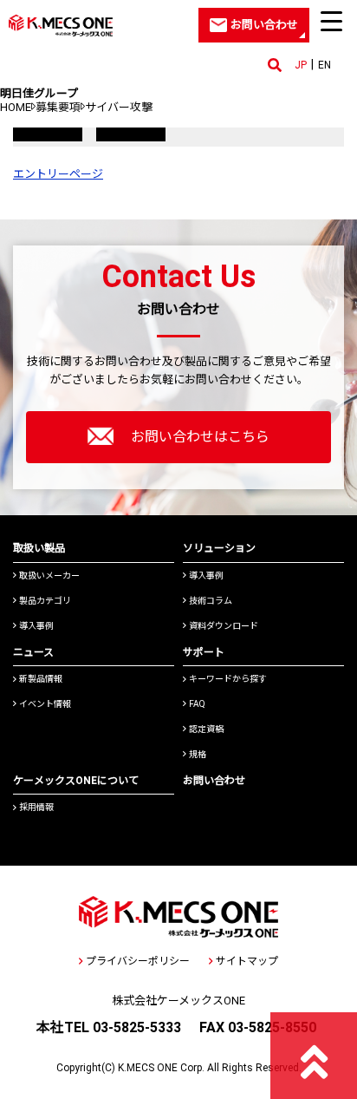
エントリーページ (58, 173)
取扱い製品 (39, 548)
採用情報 (36, 807)
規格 (197, 754)
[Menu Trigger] (332, 21)
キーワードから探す (228, 679)
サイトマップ (247, 961)
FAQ (197, 704)
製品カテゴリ (45, 600)
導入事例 (36, 626)
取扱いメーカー (49, 575)
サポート (203, 652)
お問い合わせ (214, 781)
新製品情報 (40, 679)
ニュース (33, 652)
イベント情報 (45, 704)
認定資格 (206, 729)
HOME (15, 107)
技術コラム (210, 600)
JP (301, 65)
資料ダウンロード (223, 626)
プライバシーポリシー (138, 961)
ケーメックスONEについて (76, 781)
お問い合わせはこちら (200, 436)
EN (324, 65)
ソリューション (219, 548)
